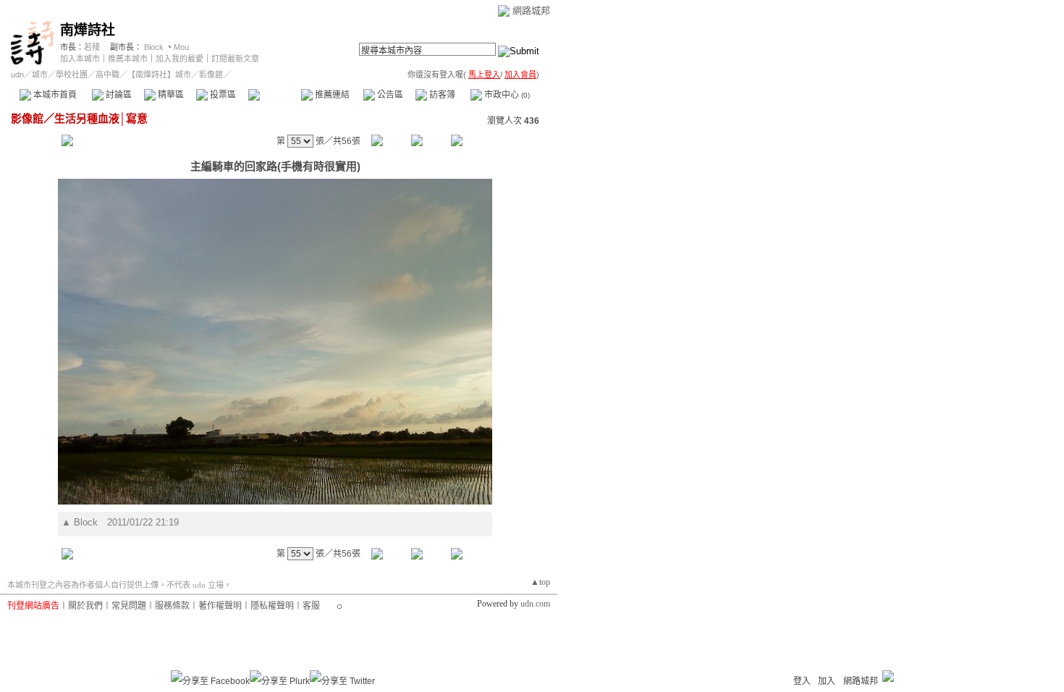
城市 (40, 74)
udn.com (535, 604)
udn (17, 74)
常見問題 (128, 606)
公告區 (389, 95)
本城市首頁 (54, 95)
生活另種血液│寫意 (101, 118)
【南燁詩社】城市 (159, 74)
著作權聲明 (220, 606)
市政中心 (506, 95)
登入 (802, 681)
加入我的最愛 (179, 58)
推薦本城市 (128, 58)
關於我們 (85, 606)
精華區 (170, 95)
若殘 (92, 47)
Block (154, 47)
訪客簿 (441, 95)
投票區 (222, 95)
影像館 (274, 95)
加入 (826, 681)
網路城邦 (531, 10)
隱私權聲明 (272, 606)
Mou (181, 47)
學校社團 (72, 74)
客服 (311, 606)
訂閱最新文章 (235, 58)
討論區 (118, 95)
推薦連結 (331, 95)
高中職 (107, 74)
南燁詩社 (87, 30)
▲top (540, 582)
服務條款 (172, 606)
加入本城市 (80, 58)
